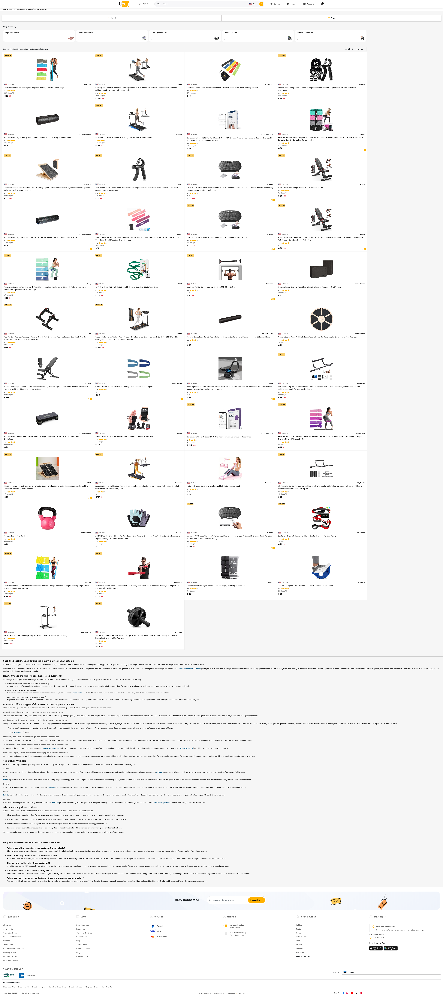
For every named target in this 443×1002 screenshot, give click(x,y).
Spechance (269, 483)
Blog (78, 952)
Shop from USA (9, 987)
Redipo (88, 334)
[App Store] (376, 949)
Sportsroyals (86, 632)
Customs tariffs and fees (13, 948)
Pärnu (298, 941)
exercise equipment (162, 802)
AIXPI (180, 184)
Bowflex (51, 787)
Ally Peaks (361, 383)
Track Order (8, 945)
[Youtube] (352, 993)
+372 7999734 (378, 938)
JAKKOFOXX (360, 433)
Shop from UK (23, 987)
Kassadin (178, 483)
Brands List (80, 929)
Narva (298, 933)
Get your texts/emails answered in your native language (400, 930)
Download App (82, 925)
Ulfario (179, 84)
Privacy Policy (219, 993)
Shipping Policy (9, 952)
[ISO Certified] (26, 975)
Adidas (159, 772)
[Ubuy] (124, 4)
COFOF (179, 433)
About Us (7, 925)
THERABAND (177, 582)
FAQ (78, 941)
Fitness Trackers (186, 748)
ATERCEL (179, 533)
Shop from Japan (38, 987)
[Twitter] (357, 993)
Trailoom (270, 582)
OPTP (180, 284)
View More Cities (303, 956)
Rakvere (299, 948)
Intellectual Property (12, 937)
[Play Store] (391, 949)
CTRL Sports (360, 533)
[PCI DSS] (8, 975)
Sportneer (269, 284)
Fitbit (5, 795)
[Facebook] (344, 993)
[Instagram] (348, 993)
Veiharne (178, 334)
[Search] (261, 4)
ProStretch (361, 582)
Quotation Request (11, 933)
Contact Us (8, 929)
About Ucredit (82, 945)
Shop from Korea (75, 987)
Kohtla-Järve (301, 937)
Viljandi (299, 945)
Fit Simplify (269, 84)
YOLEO (362, 184)
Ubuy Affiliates (82, 956)
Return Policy (81, 937)
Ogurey (88, 582)
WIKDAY (179, 234)
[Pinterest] (361, 993)
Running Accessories (50, 748)
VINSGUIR (178, 632)
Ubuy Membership (10, 960)
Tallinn (299, 925)
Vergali (362, 134)
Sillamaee (300, 952)
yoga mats (77, 693)
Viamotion (178, 134)
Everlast (55, 802)
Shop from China (91, 987)
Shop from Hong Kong (57, 987)
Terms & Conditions (203, 993)
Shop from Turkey (108, 987)
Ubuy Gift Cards (83, 948)
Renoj (89, 284)
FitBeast (362, 84)
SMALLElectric (177, 383)
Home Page (7, 9)
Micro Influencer (10, 956)
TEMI (89, 483)
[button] (276, 4)
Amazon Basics (85, 134)
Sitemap (6, 941)
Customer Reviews (84, 933)
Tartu (298, 929)
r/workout (18, 732)
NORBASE (87, 184)
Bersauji (270, 383)
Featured (359, 49)
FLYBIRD (88, 383)
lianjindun (87, 84)
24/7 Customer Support (386, 926)
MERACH (270, 184)
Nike (5, 780)
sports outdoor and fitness (189, 669)
